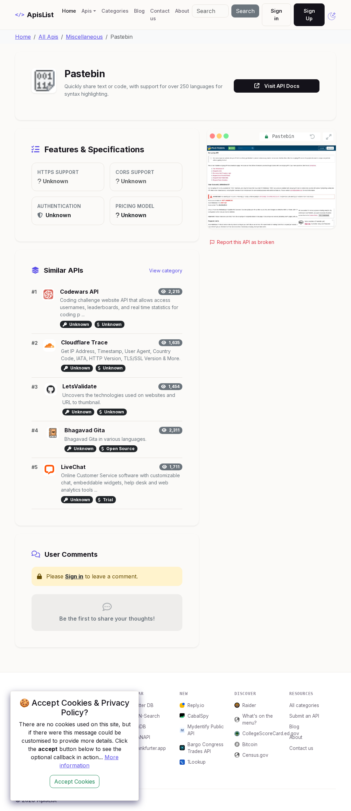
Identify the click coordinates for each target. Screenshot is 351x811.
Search (245, 11)
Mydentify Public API (205, 730)
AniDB (139, 726)
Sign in (276, 14)
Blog (139, 11)
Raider (249, 705)
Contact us (160, 14)
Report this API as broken (245, 242)
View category (165, 270)
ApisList (34, 15)
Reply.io (195, 705)
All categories (304, 705)
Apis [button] (87, 11)
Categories (115, 11)
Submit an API (304, 716)
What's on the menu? (257, 719)
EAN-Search (146, 716)
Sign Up (309, 14)
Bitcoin (249, 744)
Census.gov (255, 755)
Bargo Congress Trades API (205, 748)
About (182, 11)
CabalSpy (198, 716)
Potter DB (143, 705)
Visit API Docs (281, 86)
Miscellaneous (84, 36)
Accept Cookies (74, 781)
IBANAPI (141, 737)
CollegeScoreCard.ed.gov (261, 733)
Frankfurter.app (149, 748)
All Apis (48, 36)
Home (70, 11)
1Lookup (196, 762)
